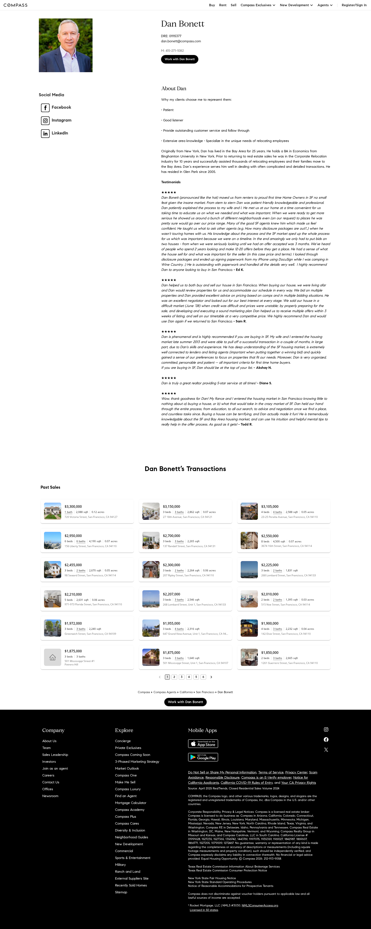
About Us (49, 741)
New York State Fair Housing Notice (212, 878)
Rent (223, 5)
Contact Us (50, 782)
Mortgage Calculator (130, 803)
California (186, 692)
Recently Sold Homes (131, 885)
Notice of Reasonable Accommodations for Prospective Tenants (230, 886)
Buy (212, 5)
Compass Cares (127, 823)
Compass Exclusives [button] (256, 5)
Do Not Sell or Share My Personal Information (222, 772)
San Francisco (205, 692)
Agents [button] (323, 5)
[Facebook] (326, 739)
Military (120, 865)
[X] (326, 749)
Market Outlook (127, 768)
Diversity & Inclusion (130, 830)
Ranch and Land (127, 872)
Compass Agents (165, 692)
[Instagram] (326, 728)
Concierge (123, 741)
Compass (144, 692)
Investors (49, 762)
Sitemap (121, 892)
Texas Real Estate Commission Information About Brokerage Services (234, 866)
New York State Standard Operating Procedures (220, 882)
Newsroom (50, 796)
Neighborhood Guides (131, 837)
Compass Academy (129, 810)
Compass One (126, 775)
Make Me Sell (125, 782)
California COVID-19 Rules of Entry (247, 783)
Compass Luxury (128, 789)
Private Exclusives (128, 748)
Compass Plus (125, 817)
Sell (233, 5)
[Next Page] (211, 677)
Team (46, 748)
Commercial (124, 851)
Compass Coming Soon (132, 755)
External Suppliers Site (132, 878)
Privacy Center (296, 772)
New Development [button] (294, 5)
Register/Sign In (354, 5)
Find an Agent (126, 796)
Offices (47, 789)
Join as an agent (55, 768)
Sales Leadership (55, 755)
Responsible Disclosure (222, 777)
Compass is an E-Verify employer (266, 777)
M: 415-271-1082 (172, 51)
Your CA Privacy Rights (298, 783)
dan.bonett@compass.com (181, 41)
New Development (129, 844)
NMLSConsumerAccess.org (260, 905)
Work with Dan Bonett (180, 59)
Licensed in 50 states (204, 910)
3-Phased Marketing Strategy (137, 762)
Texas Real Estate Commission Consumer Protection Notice (227, 870)
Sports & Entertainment (132, 858)
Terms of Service (271, 772)
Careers (48, 775)
